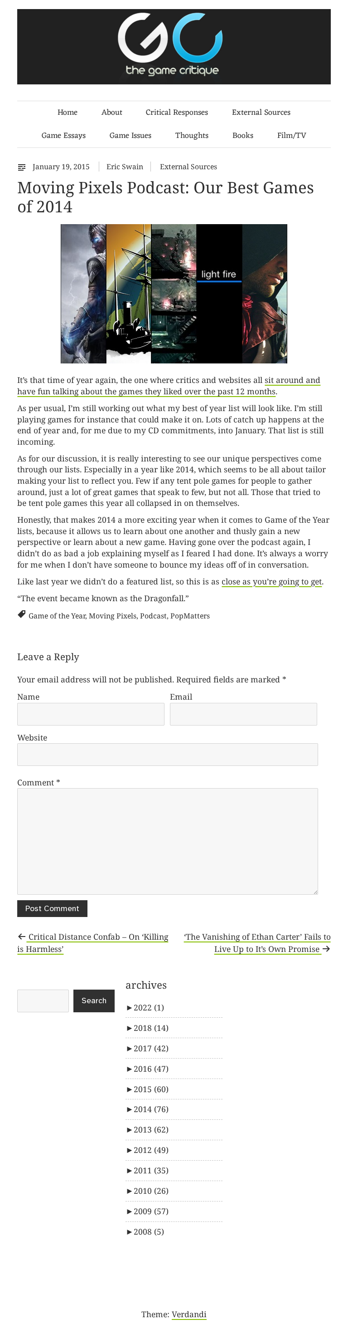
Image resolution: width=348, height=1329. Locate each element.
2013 (151, 1129)
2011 (151, 1170)
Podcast (153, 616)
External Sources (261, 113)
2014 (151, 1108)
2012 (151, 1149)
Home (67, 113)
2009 (151, 1211)
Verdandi (189, 1314)
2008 (149, 1231)
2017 (151, 1048)
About (112, 113)
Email (181, 696)
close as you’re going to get (272, 581)
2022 (149, 1007)
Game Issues (130, 136)
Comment (38, 782)
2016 (151, 1068)
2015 (151, 1089)
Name (28, 696)
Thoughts (191, 136)
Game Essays (64, 136)
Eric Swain (124, 167)
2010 (151, 1190)
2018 (151, 1027)
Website (32, 737)
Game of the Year (57, 616)
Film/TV (291, 136)
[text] (24, 167)
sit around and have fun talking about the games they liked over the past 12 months (168, 385)
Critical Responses (177, 113)
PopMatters (190, 616)
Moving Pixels (112, 616)
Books (242, 136)
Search (94, 1001)
